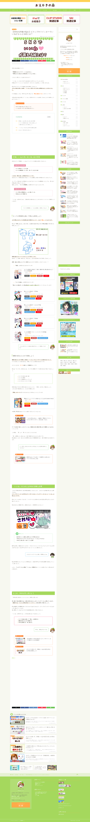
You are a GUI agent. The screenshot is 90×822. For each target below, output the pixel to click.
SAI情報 (70, 91)
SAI (35, 10)
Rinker (30, 292)
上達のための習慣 (70, 108)
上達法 (25, 10)
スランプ (70, 124)
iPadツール (70, 81)
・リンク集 (36, 795)
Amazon (33, 275)
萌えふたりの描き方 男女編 (31, 318)
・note (61, 65)
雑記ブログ (14, 796)
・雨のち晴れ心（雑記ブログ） (66, 63)
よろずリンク (61, 807)
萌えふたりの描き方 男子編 (31, 291)
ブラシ (62, 362)
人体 (71, 362)
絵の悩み (55, 10)
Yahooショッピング (29, 298)
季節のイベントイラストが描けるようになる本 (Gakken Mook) (39, 398)
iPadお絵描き (69, 79)
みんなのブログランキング (63, 803)
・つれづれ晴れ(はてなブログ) (66, 64)
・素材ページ (37, 784)
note (18, 796)
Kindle (27, 275)
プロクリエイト (70, 83)
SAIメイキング (70, 89)
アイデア (65, 10)
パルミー (70, 107)
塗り (74, 362)
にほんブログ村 (61, 792)
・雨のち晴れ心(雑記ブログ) (40, 793)
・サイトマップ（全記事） (39, 782)
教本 (75, 10)
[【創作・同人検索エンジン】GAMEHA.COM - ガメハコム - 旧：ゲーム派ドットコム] (69, 785)
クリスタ (45, 10)
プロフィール (15, 10)
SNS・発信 (14, 29)
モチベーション (70, 125)
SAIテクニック (70, 88)
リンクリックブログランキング (64, 805)
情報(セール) (70, 118)
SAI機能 (70, 92)
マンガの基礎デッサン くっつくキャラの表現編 (35, 331)
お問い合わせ (61, 814)
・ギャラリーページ (38, 785)
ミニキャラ (67, 362)
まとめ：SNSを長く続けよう (25, 130)
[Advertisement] (33, 144)
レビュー (70, 116)
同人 (69, 111)
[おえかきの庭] (45, 8)
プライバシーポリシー (14, 820)
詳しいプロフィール (16, 798)
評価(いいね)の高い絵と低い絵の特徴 (27, 121)
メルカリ (46, 275)
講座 (65, 365)
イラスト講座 (69, 98)
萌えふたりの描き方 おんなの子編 (32, 304)
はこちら (69, 55)
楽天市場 (40, 275)
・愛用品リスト (37, 783)
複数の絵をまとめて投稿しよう (26, 124)
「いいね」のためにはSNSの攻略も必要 (27, 127)
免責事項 (21, 820)
